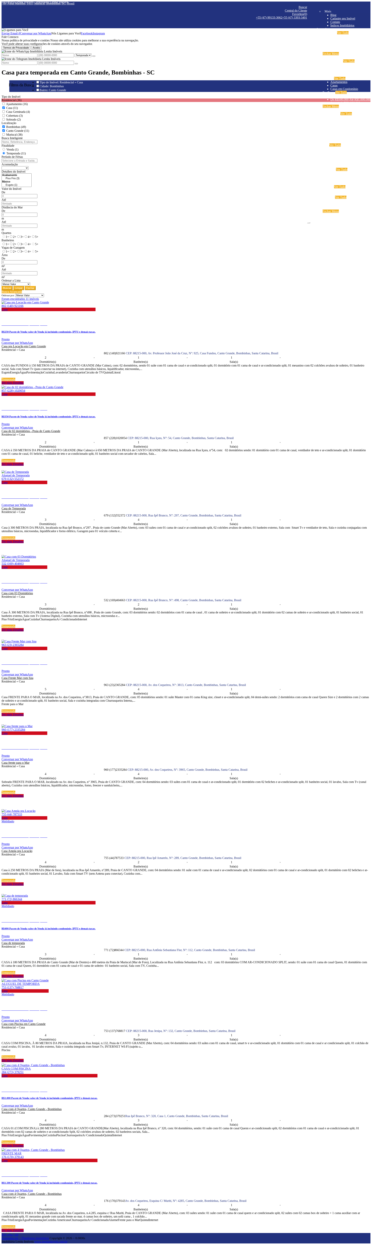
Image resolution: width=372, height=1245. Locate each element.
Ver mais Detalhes (13, 382)
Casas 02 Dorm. (340, 152)
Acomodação (10, 164)
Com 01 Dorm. (339, 64)
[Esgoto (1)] (16, 185)
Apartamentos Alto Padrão (346, 131)
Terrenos (328, 186)
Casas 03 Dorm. (340, 155)
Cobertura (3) (14, 115)
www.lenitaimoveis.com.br (50, 1241)
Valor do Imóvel (11, 188)
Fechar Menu (331, 53)
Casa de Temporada (14, 508)
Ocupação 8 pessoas (342, 46)
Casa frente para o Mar (15, 762)
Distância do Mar (12, 207)
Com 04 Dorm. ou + (342, 75)
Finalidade (8, 145)
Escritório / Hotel (340, 173)
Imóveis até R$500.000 (344, 96)
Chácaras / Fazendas (342, 190)
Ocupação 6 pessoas (342, 43)
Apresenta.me (10, 1234)
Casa (326, 145)
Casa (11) (12, 108)
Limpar (18, 288)
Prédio (334, 180)
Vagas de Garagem (13, 247)
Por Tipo (328, 78)
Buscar (7, 288)
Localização (9, 123)
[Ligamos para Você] (15, 30)
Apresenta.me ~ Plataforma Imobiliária (25, 1238)
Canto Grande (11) (17, 130)
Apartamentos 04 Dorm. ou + (348, 127)
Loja (333, 176)
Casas (334, 85)
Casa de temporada (13, 943)
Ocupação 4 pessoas (342, 39)
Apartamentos (338, 82)
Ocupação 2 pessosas (343, 117)
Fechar (30, 288)
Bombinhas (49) (16, 126)
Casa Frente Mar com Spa (17, 678)
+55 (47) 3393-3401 (294, 17)
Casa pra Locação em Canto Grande (24, 346)
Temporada (329, 32)
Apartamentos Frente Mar (346, 138)
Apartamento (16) (17, 104)
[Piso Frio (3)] (16, 178)
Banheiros (8, 240)
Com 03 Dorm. (339, 71)
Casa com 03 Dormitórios (17, 593)
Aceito (36, 47)
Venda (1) (12, 149)
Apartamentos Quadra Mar (346, 134)
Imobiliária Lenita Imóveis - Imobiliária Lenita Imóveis (35, 1)
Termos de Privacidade (16, 47)
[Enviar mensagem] (93, 56)
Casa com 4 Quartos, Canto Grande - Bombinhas (32, 1109)
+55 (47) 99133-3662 (269, 17)
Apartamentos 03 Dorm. (345, 124)
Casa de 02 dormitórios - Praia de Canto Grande (31, 431)
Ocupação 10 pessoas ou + (346, 50)
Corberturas (337, 141)
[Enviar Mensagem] (76, 63)
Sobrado (335, 166)
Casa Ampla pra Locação (17, 851)
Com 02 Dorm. (339, 68)
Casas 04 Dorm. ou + (343, 159)
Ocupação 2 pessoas (342, 36)
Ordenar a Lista (11, 280)
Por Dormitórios (332, 61)
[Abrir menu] (308, 221)
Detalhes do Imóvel (13, 171)
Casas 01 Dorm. (340, 148)
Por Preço (329, 92)
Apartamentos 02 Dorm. (345, 120)
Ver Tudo (343, 32)
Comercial (329, 169)
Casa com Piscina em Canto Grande (24, 1024)
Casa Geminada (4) (18, 111)
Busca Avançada (12, 291)
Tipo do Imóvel (11, 96)
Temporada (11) (16, 153)
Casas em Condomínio (344, 89)
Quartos (6, 233)
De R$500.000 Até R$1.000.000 (350, 99)
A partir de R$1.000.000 (345, 102)
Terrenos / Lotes (340, 193)
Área (5, 255)
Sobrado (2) (13, 119)
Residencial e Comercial (345, 183)
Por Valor (328, 197)
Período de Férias (12, 156)
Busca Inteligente (12, 138)
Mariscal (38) (14, 134)
